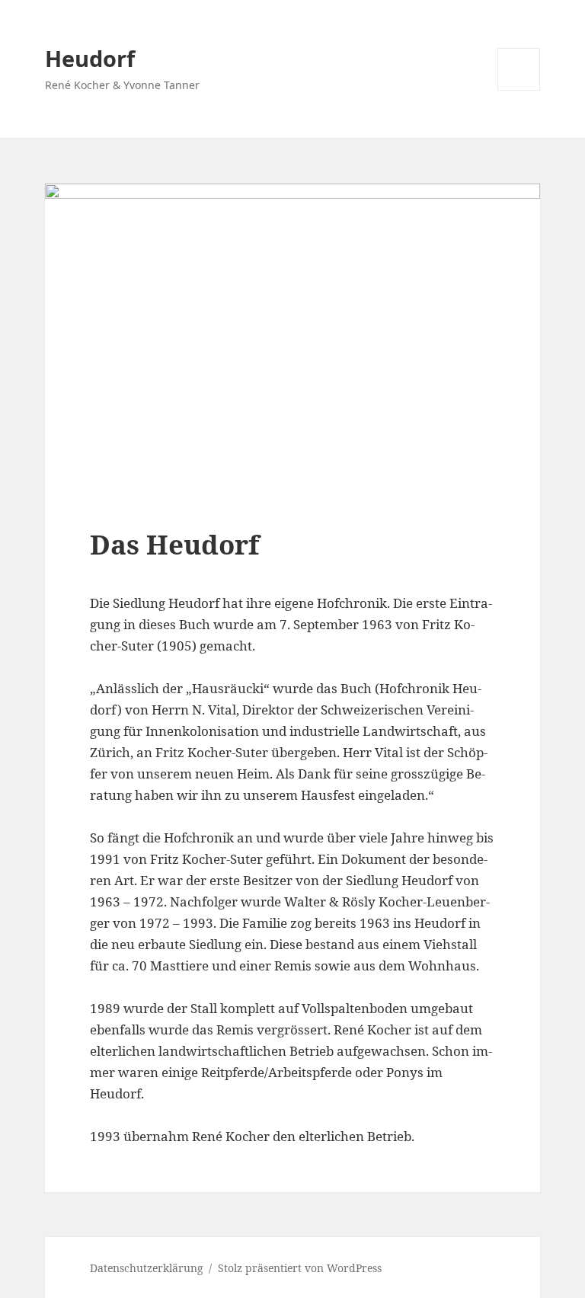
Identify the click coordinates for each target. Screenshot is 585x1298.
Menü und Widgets (519, 90)
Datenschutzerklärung (146, 1268)
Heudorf (90, 58)
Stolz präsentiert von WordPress (300, 1268)
